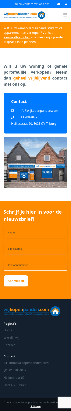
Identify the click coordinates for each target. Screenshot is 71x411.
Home (8, 330)
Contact (9, 345)
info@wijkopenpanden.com (38, 111)
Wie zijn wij (11, 337)
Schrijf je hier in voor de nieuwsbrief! (33, 215)
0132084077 (17, 370)
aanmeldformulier (17, 37)
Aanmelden (16, 280)
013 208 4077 (28, 117)
